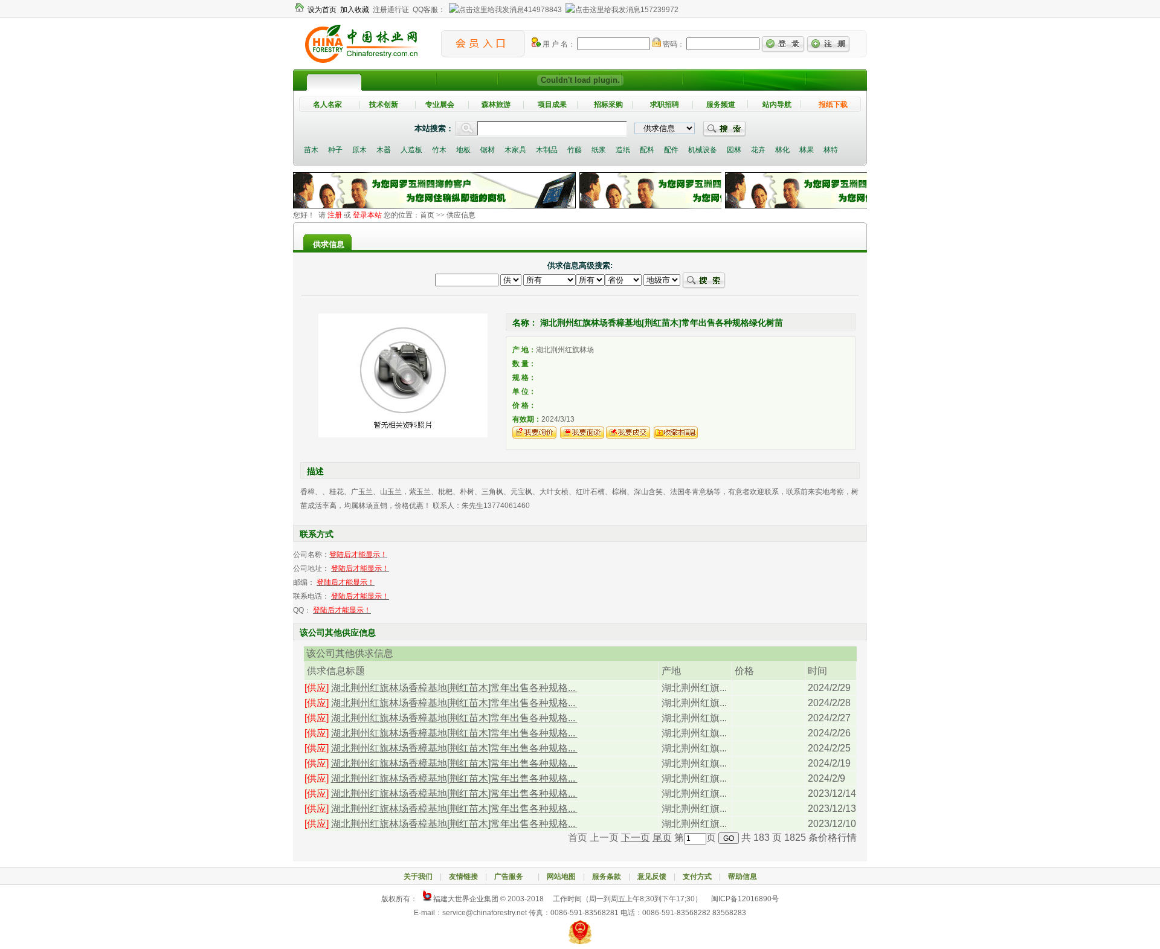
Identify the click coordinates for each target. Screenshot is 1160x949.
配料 (647, 150)
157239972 (659, 9)
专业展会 (439, 104)
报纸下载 (833, 104)
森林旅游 (496, 104)
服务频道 (720, 104)
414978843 (543, 9)
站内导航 (776, 104)
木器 (383, 150)
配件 (671, 150)
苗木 (311, 150)
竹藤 (574, 150)
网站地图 (561, 876)
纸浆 (598, 150)
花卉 (758, 150)
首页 (427, 215)
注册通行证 (391, 9)
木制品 (547, 150)
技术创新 (383, 104)
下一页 (635, 837)
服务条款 (606, 876)
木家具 (515, 150)
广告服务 (512, 876)
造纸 (623, 150)
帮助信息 (742, 876)
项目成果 (552, 104)
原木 (359, 150)
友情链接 (463, 876)
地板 (463, 150)
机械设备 (702, 150)
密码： (673, 44)
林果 (806, 150)
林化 (782, 150)
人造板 (411, 150)
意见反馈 (651, 876)
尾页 (662, 837)
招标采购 (608, 104)
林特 (830, 150)
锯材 (487, 150)
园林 (734, 150)
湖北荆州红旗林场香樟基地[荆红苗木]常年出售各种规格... (454, 688)
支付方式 (697, 876)
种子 (335, 150)
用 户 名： (558, 44)
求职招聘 (664, 104)
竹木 (439, 150)
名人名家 (327, 104)
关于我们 (418, 876)
